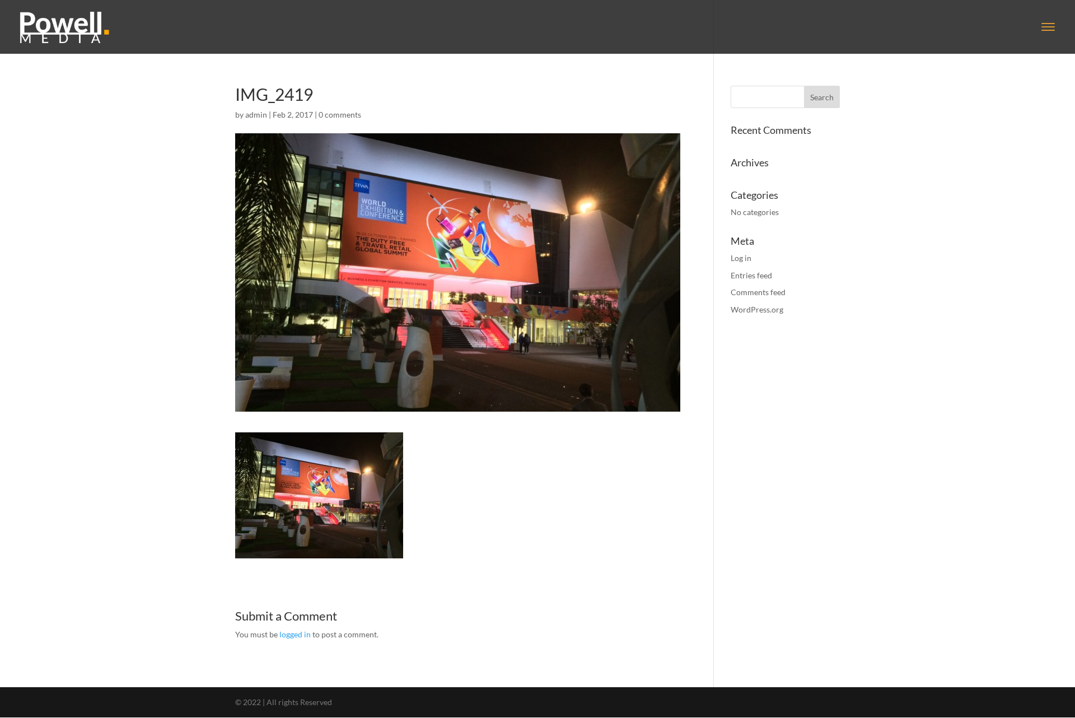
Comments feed (758, 292)
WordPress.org (757, 309)
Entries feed (751, 275)
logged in (295, 634)
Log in (741, 258)
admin (256, 114)
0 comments (340, 114)
